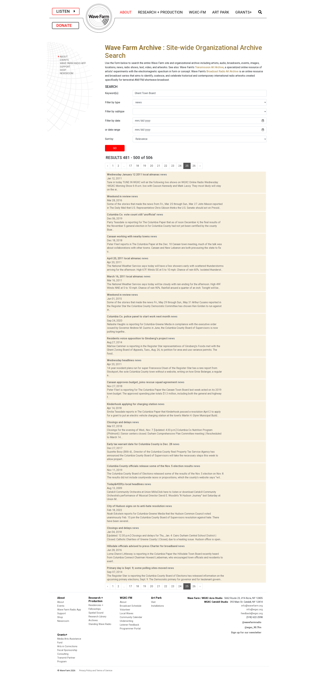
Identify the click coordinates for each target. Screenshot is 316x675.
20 (151, 165)
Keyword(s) (111, 93)
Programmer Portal (130, 628)
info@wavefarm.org (252, 605)
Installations (157, 606)
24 (179, 165)
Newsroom (63, 621)
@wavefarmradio (251, 622)
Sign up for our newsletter (246, 632)
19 (144, 165)
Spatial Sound (96, 612)
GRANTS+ (243, 12)
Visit (153, 602)
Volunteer (125, 609)
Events (60, 606)
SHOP (62, 70)
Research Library (97, 616)
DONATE (65, 25)
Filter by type (112, 102)
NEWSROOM (66, 73)
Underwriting (126, 621)
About (60, 602)
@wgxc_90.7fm (253, 627)
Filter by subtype (114, 111)
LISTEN (65, 11)
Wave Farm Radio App (69, 609)
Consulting (62, 654)
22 (165, 165)
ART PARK (220, 12)
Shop (60, 617)
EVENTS (64, 60)
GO (115, 148)
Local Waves (126, 613)
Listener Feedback (129, 624)
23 (172, 165)
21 (158, 165)
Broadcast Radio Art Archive (222, 71)
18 (137, 165)
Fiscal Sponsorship (67, 650)
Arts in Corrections (67, 646)
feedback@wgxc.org (252, 613)
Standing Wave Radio (100, 624)
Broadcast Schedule (130, 606)
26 (194, 165)
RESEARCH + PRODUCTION (160, 12)
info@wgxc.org (255, 609)
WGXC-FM (197, 12)
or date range (112, 129)
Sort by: (109, 139)
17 (130, 165)
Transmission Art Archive (209, 67)
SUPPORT (64, 66)
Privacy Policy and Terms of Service (95, 670)
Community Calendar (131, 617)
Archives (93, 620)
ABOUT (126, 12)
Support (61, 613)
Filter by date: (113, 120)
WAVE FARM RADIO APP (72, 63)
